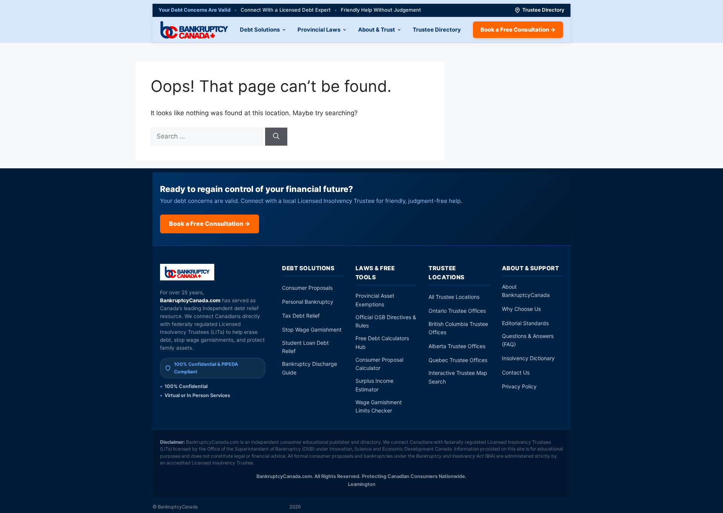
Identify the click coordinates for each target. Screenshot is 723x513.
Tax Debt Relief (301, 315)
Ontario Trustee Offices (457, 310)
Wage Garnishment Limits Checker (378, 406)
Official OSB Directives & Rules (385, 321)
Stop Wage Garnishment (312, 329)
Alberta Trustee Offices (457, 346)
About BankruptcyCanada (526, 290)
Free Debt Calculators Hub (382, 342)
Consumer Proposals (307, 288)
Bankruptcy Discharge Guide (309, 368)
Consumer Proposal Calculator (379, 363)
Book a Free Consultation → (517, 29)
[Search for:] (208, 136)
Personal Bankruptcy (307, 301)
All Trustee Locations (454, 297)
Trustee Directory (543, 10)
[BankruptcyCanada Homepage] (194, 30)
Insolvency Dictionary (528, 358)
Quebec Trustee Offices (458, 360)
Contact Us (515, 372)
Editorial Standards (525, 323)
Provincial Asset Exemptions (374, 299)
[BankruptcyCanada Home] (187, 272)
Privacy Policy (519, 386)
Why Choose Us (521, 309)
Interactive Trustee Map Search (458, 377)
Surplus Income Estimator (374, 385)
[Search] (276, 137)
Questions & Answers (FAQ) (528, 340)
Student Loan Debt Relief (305, 346)
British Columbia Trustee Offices (458, 328)
